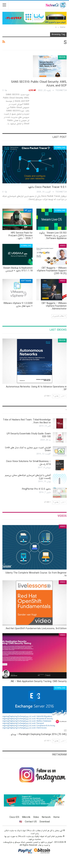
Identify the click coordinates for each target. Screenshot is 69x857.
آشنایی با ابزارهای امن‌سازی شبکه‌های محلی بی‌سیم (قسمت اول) (28, 476)
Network (46, 817)
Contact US (31, 822)
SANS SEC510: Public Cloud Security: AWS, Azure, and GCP (39, 84)
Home (56, 817)
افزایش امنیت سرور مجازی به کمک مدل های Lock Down (28, 449)
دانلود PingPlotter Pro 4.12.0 (36, 489)
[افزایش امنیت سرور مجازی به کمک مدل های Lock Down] (60, 451)
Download (60, 147)
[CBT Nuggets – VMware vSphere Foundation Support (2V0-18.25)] (51, 254)
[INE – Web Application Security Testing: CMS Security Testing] (34, 656)
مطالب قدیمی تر (58, 316)
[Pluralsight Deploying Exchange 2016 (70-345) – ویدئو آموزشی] (34, 708)
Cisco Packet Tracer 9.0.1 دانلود (47, 187)
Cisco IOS (14, 817)
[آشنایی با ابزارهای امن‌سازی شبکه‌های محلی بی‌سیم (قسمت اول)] (60, 479)
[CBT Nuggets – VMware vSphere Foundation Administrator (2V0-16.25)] (51, 289)
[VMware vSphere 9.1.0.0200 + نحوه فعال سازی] (17, 289)
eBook (62, 57)
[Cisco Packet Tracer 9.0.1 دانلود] (34, 164)
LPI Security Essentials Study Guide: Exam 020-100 (29, 435)
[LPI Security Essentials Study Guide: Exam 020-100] (60, 437)
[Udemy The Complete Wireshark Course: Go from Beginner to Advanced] (34, 547)
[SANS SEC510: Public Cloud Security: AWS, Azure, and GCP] (50, 66)
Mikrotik (26, 817)
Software (26, 280)
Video (62, 245)
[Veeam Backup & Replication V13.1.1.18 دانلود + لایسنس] (17, 254)
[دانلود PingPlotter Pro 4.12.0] (60, 493)
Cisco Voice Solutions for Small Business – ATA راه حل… (28, 463)
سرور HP (28, 210)
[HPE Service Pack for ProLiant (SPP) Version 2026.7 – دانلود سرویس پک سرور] (17, 219)
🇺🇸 (20, 822)
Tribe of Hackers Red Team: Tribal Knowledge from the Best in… (27, 421)
